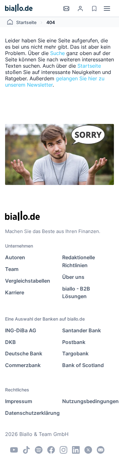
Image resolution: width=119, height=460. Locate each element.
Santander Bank (81, 330)
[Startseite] (19, 8)
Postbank (73, 342)
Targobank (75, 353)
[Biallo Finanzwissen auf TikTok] (26, 450)
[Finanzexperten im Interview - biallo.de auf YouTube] (14, 450)
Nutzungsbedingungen (88, 401)
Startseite (26, 22)
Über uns (73, 277)
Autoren (15, 257)
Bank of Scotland (83, 365)
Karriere (14, 292)
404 (50, 22)
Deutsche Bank (23, 353)
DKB (10, 342)
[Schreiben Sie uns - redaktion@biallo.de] (100, 450)
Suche (57, 53)
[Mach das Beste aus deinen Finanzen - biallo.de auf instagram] (63, 450)
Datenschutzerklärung (31, 413)
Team (11, 269)
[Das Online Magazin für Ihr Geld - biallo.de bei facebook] (51, 450)
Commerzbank (23, 365)
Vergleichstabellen (27, 281)
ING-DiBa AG (20, 330)
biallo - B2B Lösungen (76, 292)
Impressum (18, 401)
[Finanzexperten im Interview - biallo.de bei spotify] (39, 450)
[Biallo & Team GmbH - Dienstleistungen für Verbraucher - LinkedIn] (76, 450)
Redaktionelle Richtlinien (78, 261)
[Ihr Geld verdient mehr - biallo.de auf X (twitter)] (88, 450)
